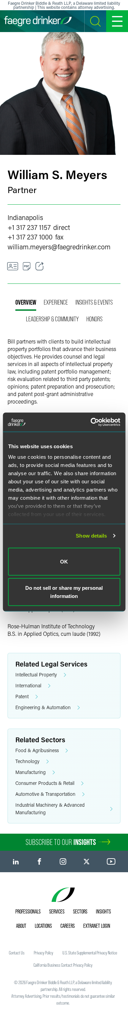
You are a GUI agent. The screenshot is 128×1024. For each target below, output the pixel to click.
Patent (22, 696)
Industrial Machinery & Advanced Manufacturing (50, 809)
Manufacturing (30, 772)
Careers (67, 926)
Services (57, 911)
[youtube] (111, 861)
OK (64, 561)
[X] (86, 861)
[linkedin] (16, 861)
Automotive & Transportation (45, 794)
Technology (27, 761)
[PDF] (26, 266)
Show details (91, 536)
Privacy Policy (43, 952)
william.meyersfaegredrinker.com (59, 246)
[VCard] (12, 266)
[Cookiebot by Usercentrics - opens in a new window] (91, 422)
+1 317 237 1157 (29, 227)
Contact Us (17, 952)
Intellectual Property (36, 674)
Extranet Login (96, 926)
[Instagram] (63, 861)
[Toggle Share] (39, 266)
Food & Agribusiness (37, 750)
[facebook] (39, 861)
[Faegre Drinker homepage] (38, 21)
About (21, 926)
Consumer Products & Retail (44, 783)
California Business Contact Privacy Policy (63, 965)
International (28, 685)
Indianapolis (25, 217)
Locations (43, 926)
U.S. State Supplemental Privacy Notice (89, 952)
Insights (103, 911)
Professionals (28, 911)
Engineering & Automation (43, 707)
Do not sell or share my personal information (64, 592)
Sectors (80, 911)
